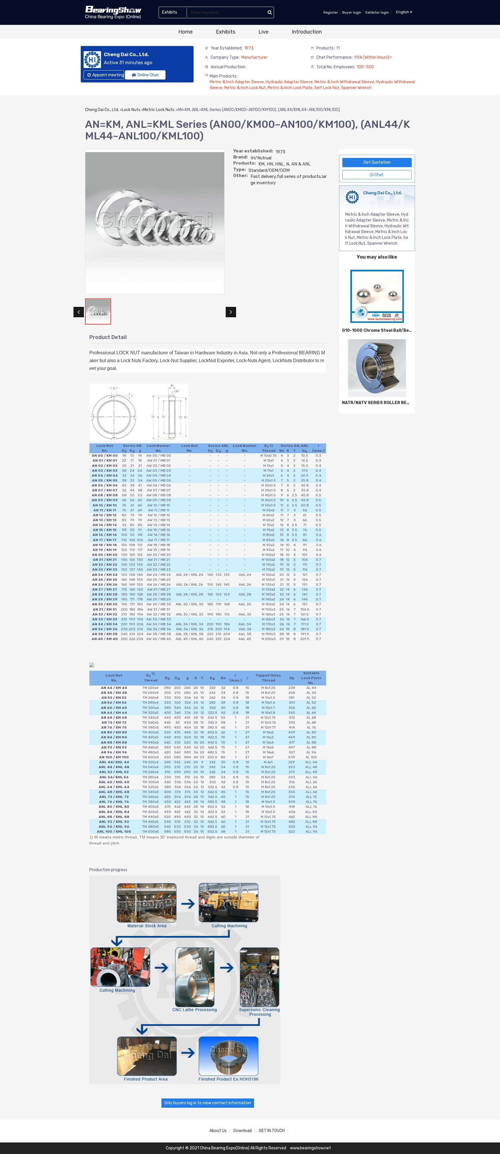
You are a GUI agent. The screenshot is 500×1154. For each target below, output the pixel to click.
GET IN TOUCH (272, 1130)
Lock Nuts (131, 109)
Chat (379, 174)
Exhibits (225, 32)
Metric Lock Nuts (158, 109)
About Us (218, 1130)
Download (243, 1130)
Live (263, 32)
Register (330, 12)
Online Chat (148, 75)
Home (185, 32)
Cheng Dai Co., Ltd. (102, 109)
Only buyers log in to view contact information (207, 1102)
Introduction (307, 32)
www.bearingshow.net (310, 1148)
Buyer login (351, 12)
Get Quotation (377, 162)
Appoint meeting (108, 75)
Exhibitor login (377, 12)
